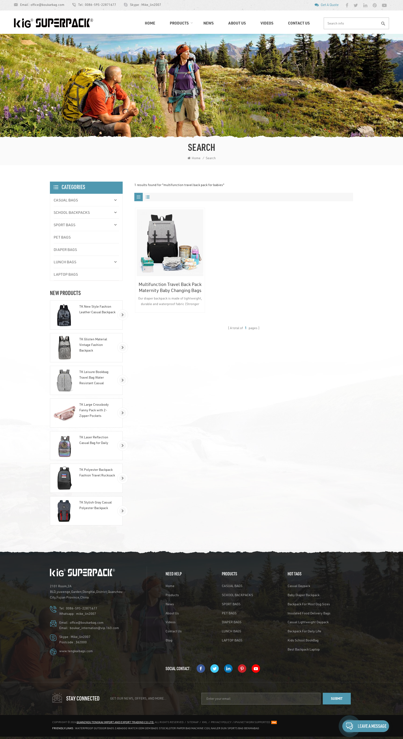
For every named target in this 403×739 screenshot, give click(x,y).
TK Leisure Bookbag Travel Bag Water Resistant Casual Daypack (93, 378)
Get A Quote (330, 4)
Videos (267, 23)
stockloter (167, 728)
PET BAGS (62, 237)
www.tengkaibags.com (76, 651)
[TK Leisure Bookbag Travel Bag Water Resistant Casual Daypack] (64, 380)
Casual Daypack (299, 586)
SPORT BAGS (64, 224)
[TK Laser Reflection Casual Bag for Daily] (64, 445)
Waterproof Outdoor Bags (94, 728)
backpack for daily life (304, 631)
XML (204, 722)
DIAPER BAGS (65, 249)
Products (179, 23)
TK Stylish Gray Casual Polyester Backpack (95, 505)
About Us (237, 23)
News (208, 23)
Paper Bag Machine (190, 728)
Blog (169, 640)
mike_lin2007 (86, 614)
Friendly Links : (63, 728)
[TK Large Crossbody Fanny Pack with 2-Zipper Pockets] (64, 413)
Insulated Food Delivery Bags (309, 613)
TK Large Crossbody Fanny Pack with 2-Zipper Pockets (94, 410)
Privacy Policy (221, 722)
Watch (133, 728)
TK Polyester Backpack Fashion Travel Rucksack (97, 472)
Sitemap (192, 722)
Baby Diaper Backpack (304, 595)
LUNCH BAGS (65, 261)
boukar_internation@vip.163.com (94, 628)
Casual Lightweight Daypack (308, 622)
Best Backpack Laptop (304, 649)
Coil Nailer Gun (215, 728)
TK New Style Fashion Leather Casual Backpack (97, 309)
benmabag (251, 728)
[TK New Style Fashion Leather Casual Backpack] (64, 315)
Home (150, 23)
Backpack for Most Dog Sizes (309, 604)
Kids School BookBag (303, 640)
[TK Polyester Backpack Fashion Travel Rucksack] (64, 478)
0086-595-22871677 (100, 5)
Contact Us (299, 23)
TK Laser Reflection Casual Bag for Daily (93, 440)
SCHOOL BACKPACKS (72, 212)
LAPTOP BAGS (66, 274)
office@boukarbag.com (47, 5)
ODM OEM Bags (148, 728)
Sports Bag (235, 728)
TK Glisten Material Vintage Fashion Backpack (93, 344)
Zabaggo (121, 728)
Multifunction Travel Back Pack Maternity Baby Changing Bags (170, 287)
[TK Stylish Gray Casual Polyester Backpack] (64, 510)
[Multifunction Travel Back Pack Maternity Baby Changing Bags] (170, 242)
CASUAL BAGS (66, 199)
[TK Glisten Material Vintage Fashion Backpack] (64, 347)
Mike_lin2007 (151, 5)
